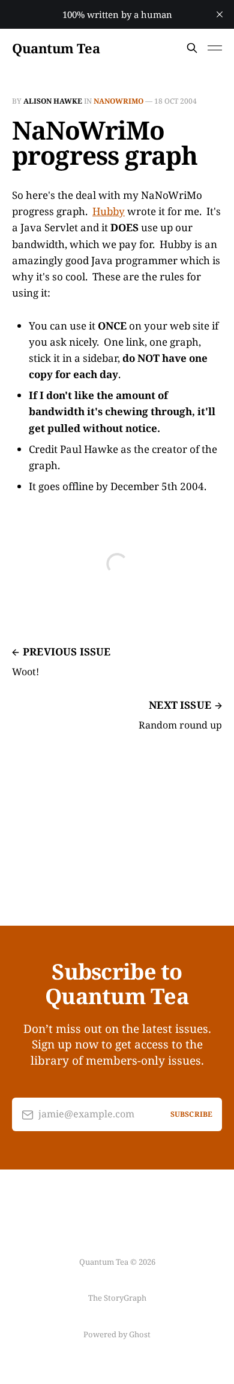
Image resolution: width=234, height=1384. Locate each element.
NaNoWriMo (118, 101)
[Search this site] (192, 48)
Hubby (108, 211)
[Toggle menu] (215, 48)
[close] (219, 14)
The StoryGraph (117, 1297)
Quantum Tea (56, 48)
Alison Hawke (52, 101)
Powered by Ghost (117, 1334)
